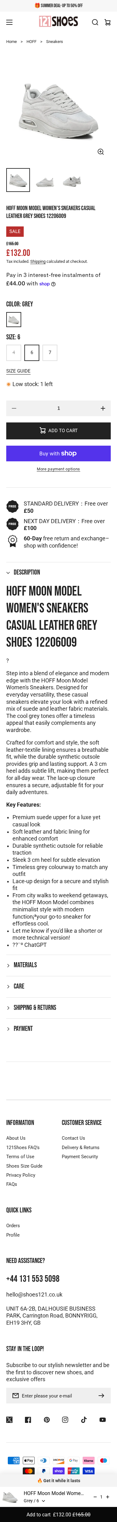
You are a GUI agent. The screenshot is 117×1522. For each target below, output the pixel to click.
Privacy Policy (20, 1175)
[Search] (95, 22)
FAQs (11, 1184)
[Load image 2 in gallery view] (45, 180)
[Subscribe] (103, 1395)
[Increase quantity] (108, 1497)
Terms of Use (20, 1156)
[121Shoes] (58, 22)
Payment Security (80, 1156)
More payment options (58, 469)
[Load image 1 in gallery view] (18, 180)
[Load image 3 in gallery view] (72, 180)
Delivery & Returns (81, 1147)
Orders (13, 1225)
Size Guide (18, 371)
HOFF (32, 41)
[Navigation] (9, 22)
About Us (16, 1138)
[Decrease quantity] (95, 1497)
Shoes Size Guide (24, 1166)
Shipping (38, 261)
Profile (13, 1235)
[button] (58, 572)
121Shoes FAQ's (23, 1147)
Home (11, 41)
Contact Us (73, 1138)
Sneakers (54, 41)
